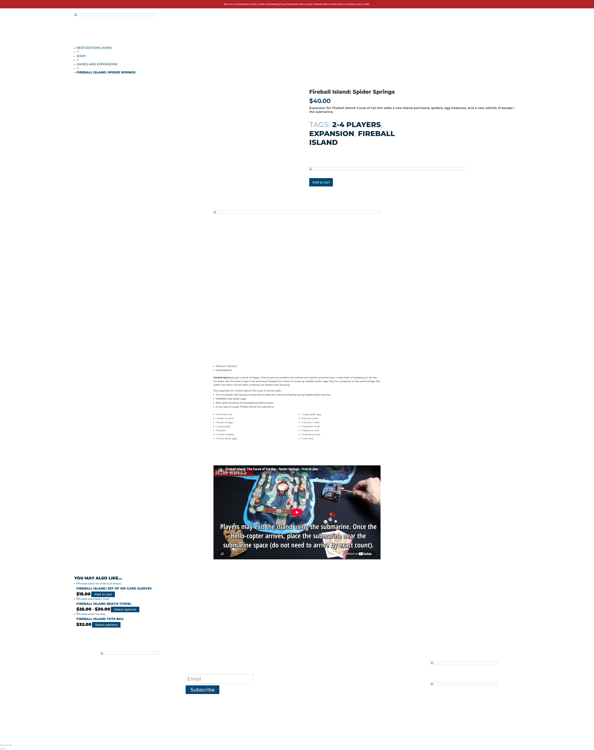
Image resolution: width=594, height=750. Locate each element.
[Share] (7, 745)
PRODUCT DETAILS (226, 366)
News (467, 23)
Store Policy (335, 701)
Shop (449, 23)
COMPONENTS (224, 370)
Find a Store (335, 677)
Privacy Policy (339, 689)
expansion (331, 133)
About (325, 666)
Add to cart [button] (103, 594)
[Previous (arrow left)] (1, 748)
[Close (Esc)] (10, 745)
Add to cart (321, 182)
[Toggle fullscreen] (4, 745)
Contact (487, 23)
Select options (125, 609)
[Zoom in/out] (1, 745)
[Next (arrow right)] (4, 748)
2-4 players (356, 124)
